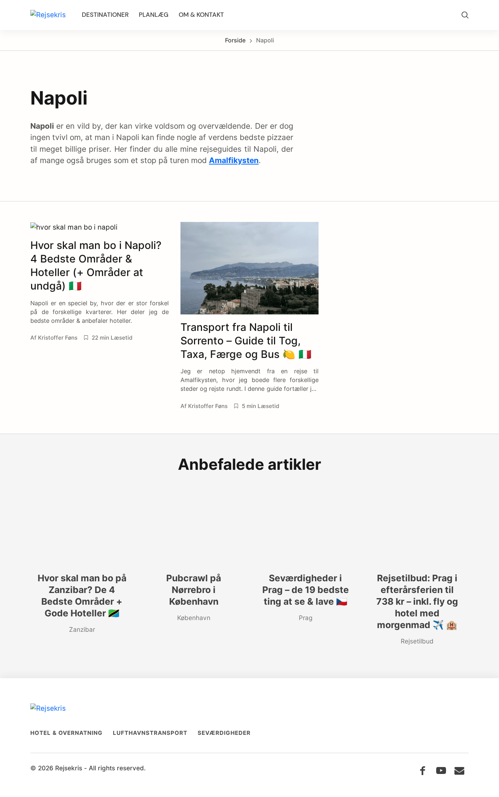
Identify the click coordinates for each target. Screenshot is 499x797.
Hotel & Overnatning (66, 732)
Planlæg (153, 15)
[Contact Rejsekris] (459, 770)
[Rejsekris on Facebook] (422, 770)
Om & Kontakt (201, 15)
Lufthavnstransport (150, 732)
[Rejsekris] (48, 15)
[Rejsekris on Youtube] (441, 770)
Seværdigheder (224, 732)
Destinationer (105, 15)
